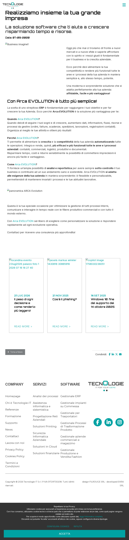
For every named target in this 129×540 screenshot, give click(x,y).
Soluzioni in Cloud (45, 446)
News (9, 429)
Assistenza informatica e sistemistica (41, 406)
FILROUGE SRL (97, 482)
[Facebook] (109, 354)
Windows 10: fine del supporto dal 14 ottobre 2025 (103, 303)
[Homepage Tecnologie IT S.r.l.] (13, 6)
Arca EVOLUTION (28, 119)
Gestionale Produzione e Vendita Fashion (71, 453)
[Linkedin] (113, 354)
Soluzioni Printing (45, 426)
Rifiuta (78, 526)
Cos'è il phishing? (65, 299)
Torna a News (16, 352)
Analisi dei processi (45, 396)
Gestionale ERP (70, 396)
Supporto (11, 422)
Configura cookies (58, 526)
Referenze (12, 409)
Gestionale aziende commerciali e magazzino (73, 440)
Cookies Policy (14, 456)
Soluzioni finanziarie (46, 453)
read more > (23, 326)
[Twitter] (116, 354)
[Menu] (124, 5)
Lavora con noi (14, 442)
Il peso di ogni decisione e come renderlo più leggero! (24, 305)
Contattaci (12, 436)
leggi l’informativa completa (91, 516)
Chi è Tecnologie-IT (18, 402)
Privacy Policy (14, 449)
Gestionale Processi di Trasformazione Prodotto (73, 426)
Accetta (64, 533)
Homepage (12, 396)
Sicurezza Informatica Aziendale (40, 436)
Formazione (13, 416)
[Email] (120, 354)
